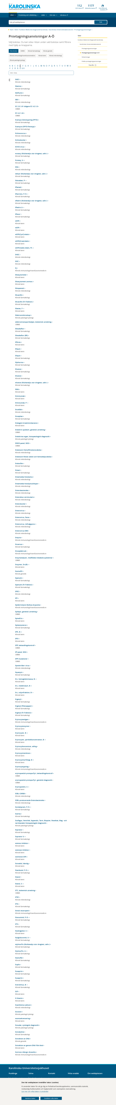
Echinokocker (20, 140)
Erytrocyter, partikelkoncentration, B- (29, 740)
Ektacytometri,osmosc (24, 281)
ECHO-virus (19, 147)
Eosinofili (18, 571)
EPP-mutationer (21, 659)
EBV (16, 100)
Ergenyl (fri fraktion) (23, 713)
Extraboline (19, 1032)
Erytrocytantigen (21, 719)
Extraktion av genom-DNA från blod (29, 1045)
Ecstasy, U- (19, 160)
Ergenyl (18, 699)
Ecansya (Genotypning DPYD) (26, 120)
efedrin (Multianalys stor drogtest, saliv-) (31, 201)
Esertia (18, 814)
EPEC (17, 591)
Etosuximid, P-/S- (21, 917)
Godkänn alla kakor (51, 1098)
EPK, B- (18, 632)
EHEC (17, 254)
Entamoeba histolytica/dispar (26, 484)
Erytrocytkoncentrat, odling (26, 746)
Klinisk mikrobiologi (55, 55)
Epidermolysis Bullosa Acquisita (27, 605)
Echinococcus (20, 133)
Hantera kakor (30, 1098)
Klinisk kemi (42, 55)
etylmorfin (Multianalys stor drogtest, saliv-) (32, 944)
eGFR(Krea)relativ (22, 241)
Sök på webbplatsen (17, 22)
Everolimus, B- (20, 985)
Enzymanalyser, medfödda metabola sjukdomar (33, 558)
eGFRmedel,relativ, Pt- (24, 248)
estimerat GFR (20, 857)
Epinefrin (18, 618)
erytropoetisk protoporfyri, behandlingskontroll (34, 773)
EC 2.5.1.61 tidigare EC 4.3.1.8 (26, 106)
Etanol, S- (18, 884)
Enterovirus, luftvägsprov (25, 524)
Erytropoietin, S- (21, 787)
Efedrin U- (19, 207)
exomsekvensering (22, 1018)
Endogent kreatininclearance (26, 423)
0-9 (23, 68)
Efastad (18, 187)
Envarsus (18, 544)
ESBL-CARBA (20, 793)
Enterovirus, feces (22, 517)
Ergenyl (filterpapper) (23, 706)
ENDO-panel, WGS (22, 443)
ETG (16, 904)
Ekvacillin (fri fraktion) (24, 302)
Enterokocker (20, 504)
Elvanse (18, 369)
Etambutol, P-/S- (21, 870)
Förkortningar (86, 57)
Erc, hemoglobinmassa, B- (25, 679)
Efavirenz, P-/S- (21, 194)
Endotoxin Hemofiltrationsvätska (28, 450)
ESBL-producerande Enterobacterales (29, 800)
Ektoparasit (19, 288)
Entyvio (18, 537)
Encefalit (18, 409)
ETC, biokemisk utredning (25, 890)
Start (11, 30)
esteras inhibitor (21, 843)
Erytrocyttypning (21, 766)
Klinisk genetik (47, 51)
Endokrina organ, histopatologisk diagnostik (32, 436)
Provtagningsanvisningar (82, 30)
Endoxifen (19, 463)
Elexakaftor (19, 329)
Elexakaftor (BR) (21, 335)
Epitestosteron (21, 625)
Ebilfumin (19, 93)
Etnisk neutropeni (22, 911)
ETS (16, 924)
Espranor (18, 830)
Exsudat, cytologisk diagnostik (27, 1025)
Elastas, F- (19, 308)
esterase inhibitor (22, 850)
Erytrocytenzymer (22, 726)
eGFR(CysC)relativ (22, 234)
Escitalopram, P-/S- (22, 807)
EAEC (17, 79)
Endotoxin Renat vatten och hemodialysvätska (33, 457)
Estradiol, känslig (21, 863)
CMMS (23, 51)
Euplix (17, 964)
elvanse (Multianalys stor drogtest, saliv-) (31, 382)
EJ (16, 268)
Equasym (18, 672)
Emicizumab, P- (21, 403)
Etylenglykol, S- (21, 931)
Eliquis (17, 349)
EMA (17, 389)
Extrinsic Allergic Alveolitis (25, 1052)
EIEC (17, 261)
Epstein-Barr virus (22, 665)
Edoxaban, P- (20, 180)
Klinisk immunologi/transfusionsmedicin (22, 55)
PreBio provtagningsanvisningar (91, 61)
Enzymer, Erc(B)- (21, 564)
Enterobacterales (21, 490)
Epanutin (18, 578)
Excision (18, 1012)
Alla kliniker (13, 51)
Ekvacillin (18, 295)
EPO (16, 638)
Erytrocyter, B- (21, 733)
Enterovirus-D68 (21, 531)
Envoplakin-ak (20, 551)
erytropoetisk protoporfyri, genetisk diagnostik (33, 780)
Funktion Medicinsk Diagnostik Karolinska (33, 30)
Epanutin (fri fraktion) (23, 585)
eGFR (17, 221)
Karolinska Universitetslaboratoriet (61, 30)
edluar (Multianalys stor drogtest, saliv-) (30, 174)
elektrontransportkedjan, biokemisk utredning (33, 322)
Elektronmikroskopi (23, 315)
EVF (16, 991)
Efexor (17, 214)
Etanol (17, 877)
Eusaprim (19, 971)
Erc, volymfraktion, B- (23, 692)
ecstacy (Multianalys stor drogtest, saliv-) (31, 153)
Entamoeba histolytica (24, 477)
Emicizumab (20, 396)
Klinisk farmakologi (34, 51)
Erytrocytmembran (22, 753)
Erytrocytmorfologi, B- (24, 760)
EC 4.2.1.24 (19, 113)
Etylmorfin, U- (20, 951)
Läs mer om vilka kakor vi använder (34, 1091)
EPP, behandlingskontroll (24, 645)
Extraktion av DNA (22, 1039)
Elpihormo (19, 362)
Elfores (18, 342)
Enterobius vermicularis (24, 497)
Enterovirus (19, 510)
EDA (16, 167)
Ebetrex (18, 86)
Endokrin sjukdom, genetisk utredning (30, 430)
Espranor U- (19, 836)
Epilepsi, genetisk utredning (26, 612)
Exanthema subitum (23, 1005)
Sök (100, 22)
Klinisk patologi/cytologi (17, 60)
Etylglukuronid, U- (22, 937)
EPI (16, 598)
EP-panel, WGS (20, 652)
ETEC (17, 897)
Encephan (19, 416)
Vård (16, 30)
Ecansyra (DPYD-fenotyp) (25, 126)
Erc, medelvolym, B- (23, 686)
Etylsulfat (19, 958)
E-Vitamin (19, 998)
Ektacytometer (21, 275)
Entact (17, 470)
